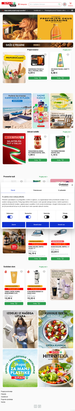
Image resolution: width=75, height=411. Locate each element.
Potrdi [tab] (13, 190)
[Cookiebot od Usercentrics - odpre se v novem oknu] (60, 185)
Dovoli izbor (37, 224)
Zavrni (14, 224)
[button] (8, 4)
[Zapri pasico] (72, 185)
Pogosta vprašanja (7, 399)
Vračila (3, 402)
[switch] (28, 216)
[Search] (59, 4)
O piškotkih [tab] (62, 190)
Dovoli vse (61, 224)
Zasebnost (4, 397)
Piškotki (3, 394)
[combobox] (44, 4)
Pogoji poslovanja (6, 391)
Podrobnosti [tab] (37, 190)
